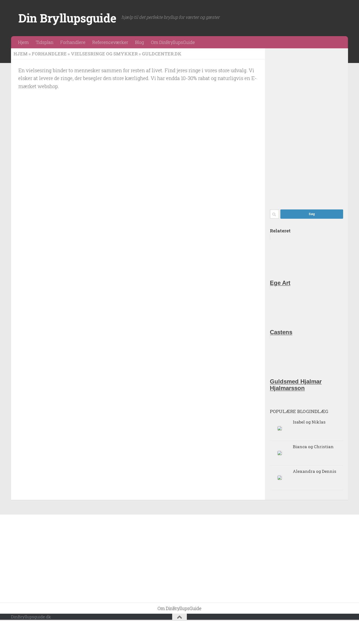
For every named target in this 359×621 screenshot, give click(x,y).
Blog (139, 42)
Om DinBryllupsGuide (173, 42)
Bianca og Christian (313, 446)
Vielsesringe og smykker (104, 54)
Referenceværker (110, 42)
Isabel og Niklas (309, 422)
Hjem (23, 42)
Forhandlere (72, 42)
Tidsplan (44, 42)
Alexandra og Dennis (314, 471)
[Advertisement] (306, 126)
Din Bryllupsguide (67, 18)
